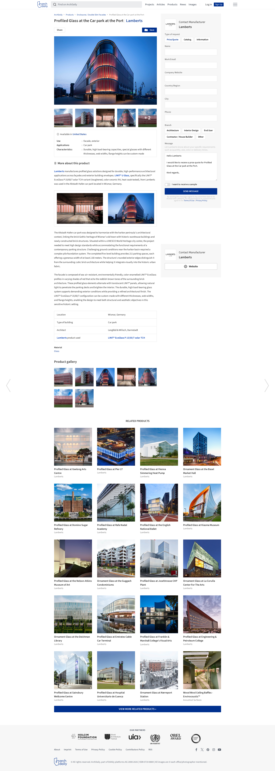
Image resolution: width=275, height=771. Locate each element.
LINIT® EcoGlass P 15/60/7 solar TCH (126, 338)
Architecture (173, 130)
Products (172, 4)
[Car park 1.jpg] (63, 398)
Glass (56, 351)
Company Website (173, 72)
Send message (191, 191)
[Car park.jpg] (63, 118)
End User (208, 130)
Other (201, 137)
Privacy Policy (201, 200)
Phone (168, 112)
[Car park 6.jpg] (84, 118)
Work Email (170, 59)
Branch (168, 125)
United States (79, 134)
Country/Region (172, 85)
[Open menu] (235, 4)
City (167, 98)
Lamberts (134, 21)
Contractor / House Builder (180, 137)
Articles (161, 4)
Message (169, 143)
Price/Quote (172, 39)
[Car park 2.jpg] (84, 398)
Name (167, 46)
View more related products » (137, 709)
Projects (149, 4)
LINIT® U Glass (122, 175)
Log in (208, 4)
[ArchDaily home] (42, 4)
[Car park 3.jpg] (126, 118)
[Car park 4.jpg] (105, 118)
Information (202, 39)
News (183, 4)
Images (192, 4)
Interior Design (191, 130)
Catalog (187, 39)
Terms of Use (189, 200)
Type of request (172, 34)
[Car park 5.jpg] (147, 118)
